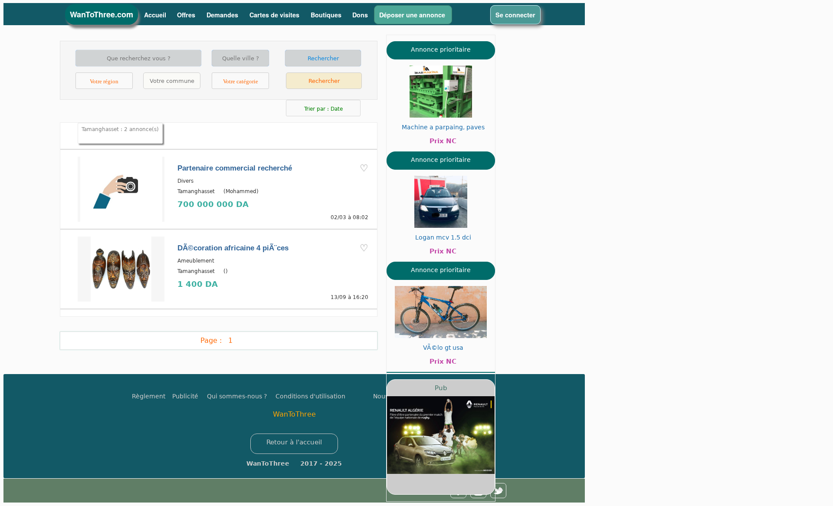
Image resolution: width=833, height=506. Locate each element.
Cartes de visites (275, 14)
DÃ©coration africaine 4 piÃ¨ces (233, 248)
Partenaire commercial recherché (234, 168)
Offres (187, 14)
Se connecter (515, 14)
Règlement (148, 396)
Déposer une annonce (413, 14)
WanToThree (294, 414)
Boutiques (326, 14)
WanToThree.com (101, 14)
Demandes (223, 14)
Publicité (189, 396)
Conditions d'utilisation (310, 396)
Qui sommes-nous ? (237, 396)
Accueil (155, 14)
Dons (360, 14)
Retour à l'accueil (294, 442)
